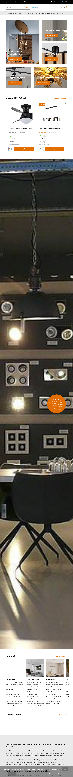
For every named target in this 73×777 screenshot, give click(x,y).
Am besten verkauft (59, 98)
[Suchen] (27, 7)
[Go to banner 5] (50, 77)
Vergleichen (22, 132)
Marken (67, 13)
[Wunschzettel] (62, 8)
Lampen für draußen (30, 13)
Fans (20, 13)
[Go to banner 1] (22, 42)
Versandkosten (15, 144)
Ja (65, 769)
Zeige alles (62, 715)
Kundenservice (56, 2)
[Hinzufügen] (24, 149)
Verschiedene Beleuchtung (46, 13)
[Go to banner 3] (54, 53)
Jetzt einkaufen (15, 59)
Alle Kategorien (61, 656)
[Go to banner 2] (54, 30)
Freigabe (60, 13)
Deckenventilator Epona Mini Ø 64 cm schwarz (20, 129)
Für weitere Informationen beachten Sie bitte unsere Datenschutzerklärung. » (41, 774)
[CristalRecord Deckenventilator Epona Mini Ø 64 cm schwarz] (21, 114)
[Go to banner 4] (18, 77)
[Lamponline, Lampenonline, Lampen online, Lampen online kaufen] (36, 7)
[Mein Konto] (60, 8)
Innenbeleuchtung (11, 13)
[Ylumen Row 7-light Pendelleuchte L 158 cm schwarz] (52, 114)
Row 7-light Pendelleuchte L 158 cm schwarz (51, 129)
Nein (12, 774)
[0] (65, 8)
